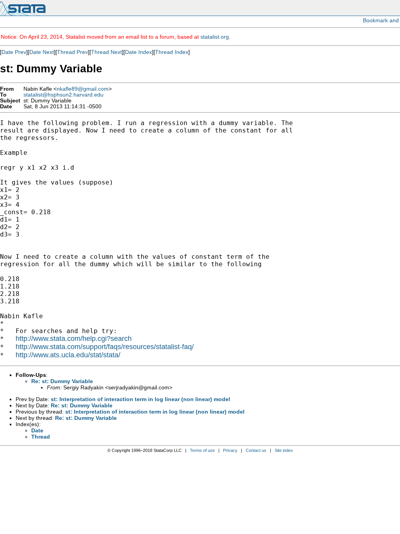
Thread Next (106, 52)
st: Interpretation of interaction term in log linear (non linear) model (140, 399)
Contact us (256, 450)
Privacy (230, 450)
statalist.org (214, 37)
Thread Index (171, 52)
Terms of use (202, 450)
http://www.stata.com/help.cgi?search (74, 338)
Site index (284, 450)
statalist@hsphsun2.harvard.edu (63, 95)
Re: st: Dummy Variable (62, 381)
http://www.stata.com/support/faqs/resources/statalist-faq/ (105, 347)
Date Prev (14, 52)
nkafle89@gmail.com (83, 89)
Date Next (41, 52)
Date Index (138, 52)
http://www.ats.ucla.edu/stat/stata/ (68, 355)
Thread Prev (72, 52)
